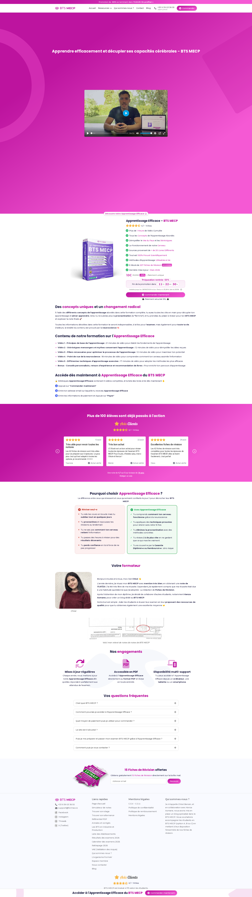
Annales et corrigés (101, 823)
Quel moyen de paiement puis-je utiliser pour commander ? (105, 721)
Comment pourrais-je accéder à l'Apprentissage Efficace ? (104, 712)
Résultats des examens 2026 (105, 838)
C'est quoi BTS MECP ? (87, 703)
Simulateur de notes (101, 807)
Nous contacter (99, 865)
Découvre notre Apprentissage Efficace (124, 213)
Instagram (63, 817)
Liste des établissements (104, 834)
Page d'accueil (98, 804)
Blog (94, 869)
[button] (57, 451)
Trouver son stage (100, 811)
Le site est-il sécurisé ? (87, 730)
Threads (62, 821)
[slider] (109, 133)
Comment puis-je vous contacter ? (93, 747)
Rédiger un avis (126, 476)
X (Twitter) (63, 825)
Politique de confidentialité (141, 807)
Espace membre (100, 861)
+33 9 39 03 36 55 (66, 804)
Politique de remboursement (142, 811)
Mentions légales (136, 815)
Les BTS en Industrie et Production (103, 828)
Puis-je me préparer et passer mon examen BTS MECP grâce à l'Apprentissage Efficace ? (119, 739)
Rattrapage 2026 (100, 845)
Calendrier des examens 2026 (106, 842)
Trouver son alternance (103, 815)
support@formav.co (68, 808)
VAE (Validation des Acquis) (104, 849)
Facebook (63, 812)
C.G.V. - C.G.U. (134, 804)
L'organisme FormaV (102, 857)
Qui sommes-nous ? (102, 853)
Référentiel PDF (99, 819)
